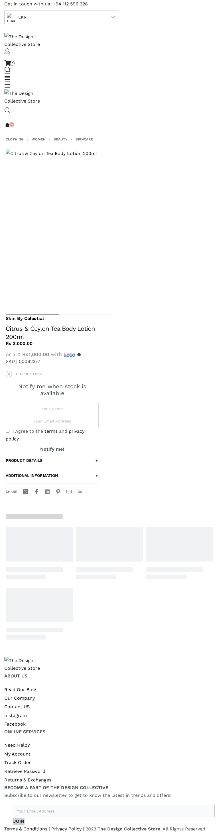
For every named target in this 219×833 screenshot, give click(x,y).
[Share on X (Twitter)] (25, 491)
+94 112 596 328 (70, 4)
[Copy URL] (79, 491)
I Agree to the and (45, 435)
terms (51, 431)
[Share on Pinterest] (58, 491)
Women (39, 139)
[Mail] (69, 491)
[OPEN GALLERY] (59, 229)
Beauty (61, 139)
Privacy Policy (66, 829)
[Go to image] (32, 314)
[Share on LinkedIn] (47, 491)
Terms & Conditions (25, 829)
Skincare (84, 139)
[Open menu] (7, 75)
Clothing (15, 139)
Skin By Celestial (25, 318)
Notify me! (52, 449)
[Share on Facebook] (36, 491)
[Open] (7, 86)
